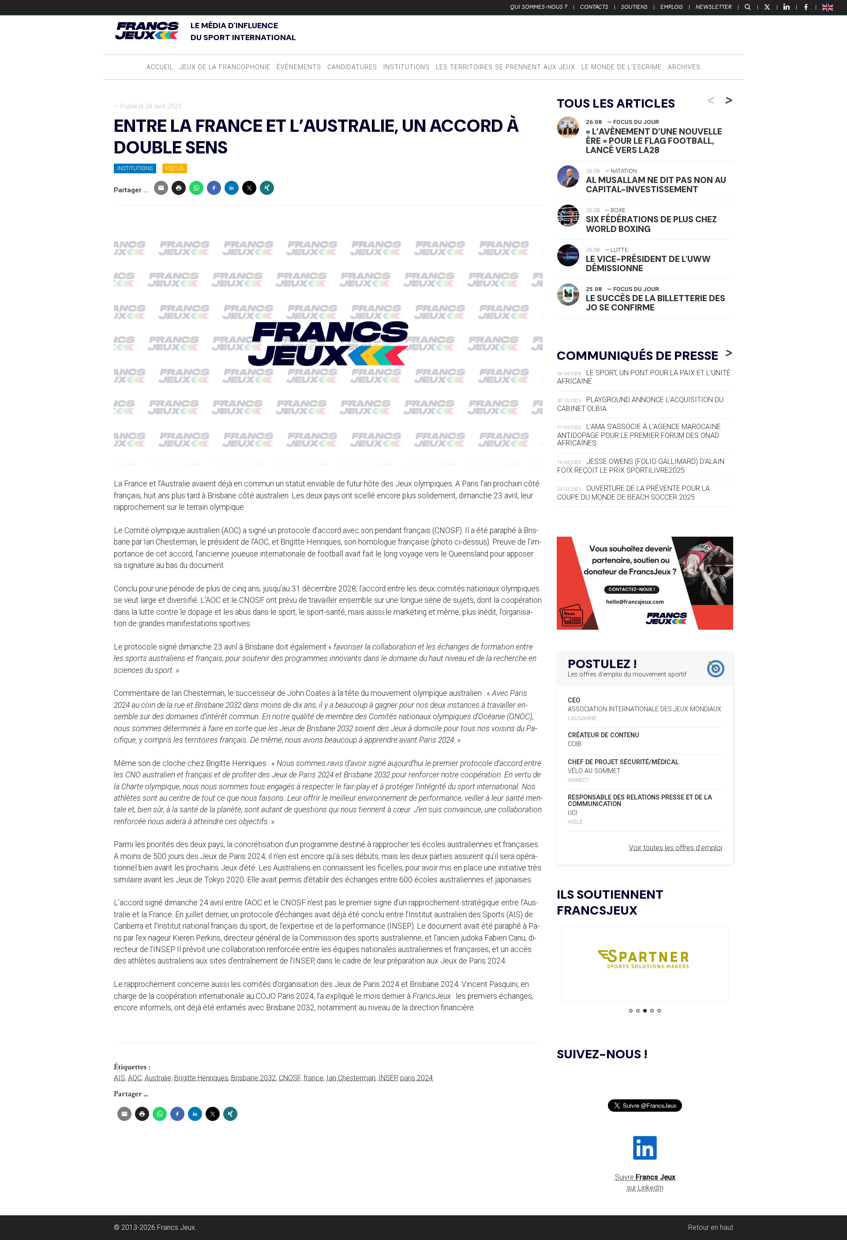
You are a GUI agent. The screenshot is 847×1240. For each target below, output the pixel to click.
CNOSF (289, 1078)
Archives (684, 67)
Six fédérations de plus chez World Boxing (651, 224)
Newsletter (714, 7)
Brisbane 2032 (253, 1078)
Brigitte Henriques (201, 1078)
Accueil (159, 67)
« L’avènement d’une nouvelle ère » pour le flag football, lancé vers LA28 (654, 141)
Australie (158, 1078)
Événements (299, 67)
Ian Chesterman (350, 1078)
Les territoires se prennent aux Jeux (505, 67)
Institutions (406, 67)
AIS (119, 1078)
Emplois (671, 7)
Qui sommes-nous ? (538, 7)
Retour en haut (710, 1227)
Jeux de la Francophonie (225, 67)
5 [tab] (659, 1010)
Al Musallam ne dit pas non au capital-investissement (656, 185)
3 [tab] (645, 1010)
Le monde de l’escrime (621, 67)
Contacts (594, 7)
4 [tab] (652, 1010)
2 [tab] (638, 1010)
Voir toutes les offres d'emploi (675, 848)
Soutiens (634, 7)
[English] (828, 7)
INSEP (388, 1078)
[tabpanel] (645, 961)
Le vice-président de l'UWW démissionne (648, 264)
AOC (135, 1078)
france (313, 1078)
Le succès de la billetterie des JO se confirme (655, 303)
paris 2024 (416, 1078)
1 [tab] (631, 1010)
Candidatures (352, 67)
